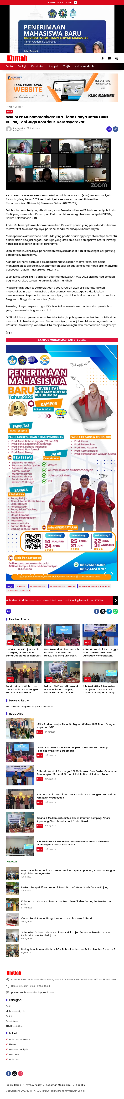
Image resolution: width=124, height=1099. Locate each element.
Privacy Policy (33, 1085)
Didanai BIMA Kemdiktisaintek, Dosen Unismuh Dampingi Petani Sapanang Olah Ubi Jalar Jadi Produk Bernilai (61, 689)
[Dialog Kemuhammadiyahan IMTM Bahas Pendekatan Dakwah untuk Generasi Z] (12, 950)
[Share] (115, 129)
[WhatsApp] (115, 611)
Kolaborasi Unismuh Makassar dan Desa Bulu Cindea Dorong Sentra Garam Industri (66, 903)
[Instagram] (20, 1073)
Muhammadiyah (15, 1011)
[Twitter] (103, 611)
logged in (26, 706)
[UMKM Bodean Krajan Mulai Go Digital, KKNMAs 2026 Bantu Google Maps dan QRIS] (23, 635)
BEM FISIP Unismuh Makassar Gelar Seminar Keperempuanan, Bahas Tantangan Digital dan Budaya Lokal (68, 872)
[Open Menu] (109, 58)
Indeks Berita (13, 1085)
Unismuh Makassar (20, 590)
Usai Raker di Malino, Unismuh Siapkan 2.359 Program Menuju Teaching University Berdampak (61, 652)
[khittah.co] (34, 57)
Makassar (14, 1054)
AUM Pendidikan (14, 1026)
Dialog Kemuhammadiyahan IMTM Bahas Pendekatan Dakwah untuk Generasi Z (68, 949)
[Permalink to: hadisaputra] (9, 129)
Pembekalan (39, 586)
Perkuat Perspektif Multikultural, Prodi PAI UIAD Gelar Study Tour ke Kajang (64, 887)
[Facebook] (96, 611)
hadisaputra (19, 128)
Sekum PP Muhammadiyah (96, 586)
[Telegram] (109, 611)
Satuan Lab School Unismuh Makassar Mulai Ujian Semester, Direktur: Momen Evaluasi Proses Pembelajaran (66, 934)
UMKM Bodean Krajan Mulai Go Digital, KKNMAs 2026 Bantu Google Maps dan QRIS (23, 652)
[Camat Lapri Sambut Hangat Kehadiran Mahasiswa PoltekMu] (12, 919)
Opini (9, 1016)
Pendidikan (12, 1021)
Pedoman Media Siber (59, 1085)
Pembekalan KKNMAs (64, 586)
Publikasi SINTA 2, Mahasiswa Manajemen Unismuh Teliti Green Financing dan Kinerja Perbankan (99, 689)
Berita (9, 111)
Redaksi (80, 1085)
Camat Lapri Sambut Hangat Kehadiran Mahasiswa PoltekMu (57, 918)
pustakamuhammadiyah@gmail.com (32, 992)
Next (112, 574)
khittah (22, 586)
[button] (102, 58)
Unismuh (14, 1059)
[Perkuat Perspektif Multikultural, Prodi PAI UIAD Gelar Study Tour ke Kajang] (12, 888)
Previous (105, 574)
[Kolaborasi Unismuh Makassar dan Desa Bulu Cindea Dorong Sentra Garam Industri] (12, 904)
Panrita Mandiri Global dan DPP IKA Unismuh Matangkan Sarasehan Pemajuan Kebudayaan (22, 689)
